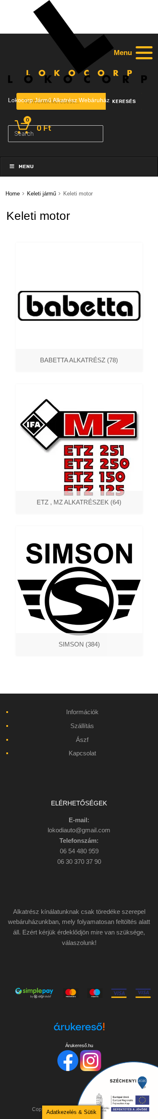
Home (12, 193)
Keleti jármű (41, 193)
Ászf (82, 739)
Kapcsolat (82, 753)
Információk (82, 711)
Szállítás (82, 725)
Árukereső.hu (79, 1045)
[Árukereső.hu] (79, 1031)
